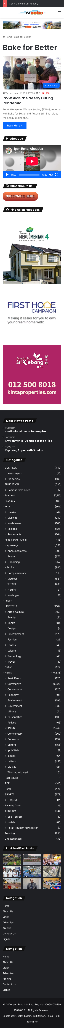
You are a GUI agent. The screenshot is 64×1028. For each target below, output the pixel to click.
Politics (11, 722)
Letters (11, 761)
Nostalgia (13, 595)
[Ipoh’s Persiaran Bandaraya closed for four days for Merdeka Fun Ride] (12, 883)
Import (8, 600)
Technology (14, 656)
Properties (13, 478)
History (11, 589)
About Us (8, 911)
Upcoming (13, 561)
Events (11, 556)
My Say (11, 766)
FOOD (8, 506)
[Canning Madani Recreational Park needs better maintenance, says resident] (32, 859)
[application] (32, 161)
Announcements (16, 550)
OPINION (10, 728)
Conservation (15, 689)
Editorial (12, 744)
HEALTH (9, 567)
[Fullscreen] (56, 174)
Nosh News (14, 523)
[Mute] (51, 174)
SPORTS (10, 794)
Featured (10, 495)
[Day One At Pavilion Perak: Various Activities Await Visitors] (52, 859)
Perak (8, 788)
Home (8, 36)
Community (14, 683)
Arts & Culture (15, 611)
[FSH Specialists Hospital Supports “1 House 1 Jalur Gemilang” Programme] (12, 871)
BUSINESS (11, 467)
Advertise (8, 922)
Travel (11, 661)
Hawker (12, 512)
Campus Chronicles (18, 489)
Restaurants (14, 534)
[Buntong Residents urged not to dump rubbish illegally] (12, 859)
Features (10, 501)
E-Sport (12, 800)
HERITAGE (11, 584)
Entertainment (15, 633)
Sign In (6, 939)
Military (11, 711)
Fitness (11, 645)
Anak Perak (14, 678)
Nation (8, 667)
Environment (14, 700)
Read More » (14, 125)
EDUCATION (12, 484)
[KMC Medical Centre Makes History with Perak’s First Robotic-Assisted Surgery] (32, 871)
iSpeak (11, 755)
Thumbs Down (13, 805)
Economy (13, 694)
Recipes (12, 528)
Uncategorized (13, 838)
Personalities (14, 716)
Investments (14, 473)
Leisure (11, 650)
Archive (7, 928)
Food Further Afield (15, 539)
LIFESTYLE (11, 606)
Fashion (12, 639)
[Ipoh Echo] (32, 12)
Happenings (11, 545)
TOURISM (10, 811)
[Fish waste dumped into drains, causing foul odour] (52, 871)
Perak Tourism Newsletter (22, 827)
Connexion (13, 739)
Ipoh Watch (14, 750)
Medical (12, 578)
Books (11, 622)
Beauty (11, 617)
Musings (12, 517)
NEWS (8, 672)
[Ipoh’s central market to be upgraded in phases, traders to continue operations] (52, 883)
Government (14, 705)
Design (11, 628)
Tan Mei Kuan (12, 93)
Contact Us (9, 933)
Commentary (15, 733)
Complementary (16, 573)
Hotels (11, 822)
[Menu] (59, 14)
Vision (6, 916)
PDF (7, 783)
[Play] (7, 174)
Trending (10, 833)
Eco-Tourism (14, 816)
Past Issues (11, 777)
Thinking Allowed (17, 772)
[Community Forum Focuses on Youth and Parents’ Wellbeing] (32, 883)
